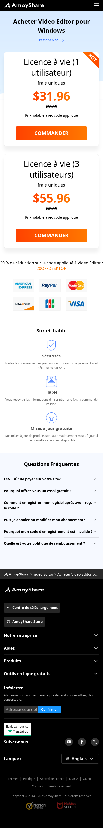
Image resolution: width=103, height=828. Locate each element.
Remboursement (59, 786)
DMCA (73, 779)
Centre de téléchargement (35, 607)
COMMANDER (51, 133)
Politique (29, 779)
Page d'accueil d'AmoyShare (24, 5)
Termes (13, 779)
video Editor (44, 574)
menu (96, 5)
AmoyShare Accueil (24, 590)
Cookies (37, 786)
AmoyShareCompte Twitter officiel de (95, 742)
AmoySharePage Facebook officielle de (82, 742)
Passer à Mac (48, 40)
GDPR (87, 779)
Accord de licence (52, 779)
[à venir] (69, 742)
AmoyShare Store (27, 621)
